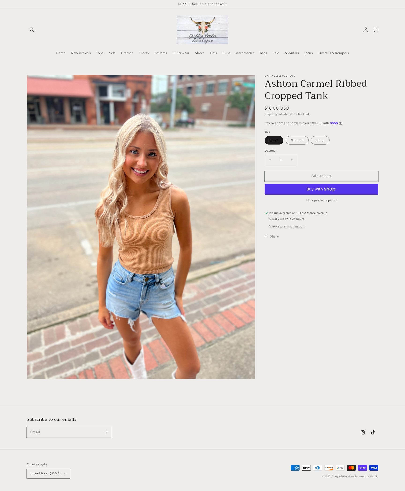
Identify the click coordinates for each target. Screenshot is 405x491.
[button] (32, 30)
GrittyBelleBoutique (343, 476)
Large (320, 140)
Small (274, 140)
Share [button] (274, 236)
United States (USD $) (45, 473)
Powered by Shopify (366, 476)
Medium (297, 140)
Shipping (271, 114)
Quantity (271, 150)
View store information (286, 226)
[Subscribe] (106, 432)
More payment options (321, 200)
